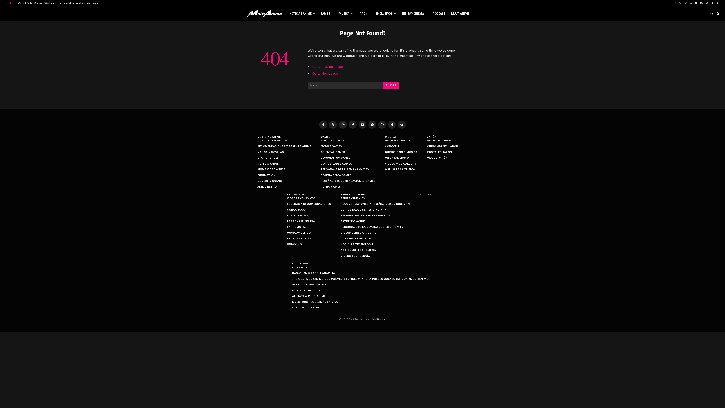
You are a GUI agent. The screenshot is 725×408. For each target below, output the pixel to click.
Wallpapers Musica (400, 169)
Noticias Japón (439, 140)
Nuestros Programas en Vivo (315, 301)
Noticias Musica (398, 140)
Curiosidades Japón (442, 146)
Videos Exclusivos (301, 198)
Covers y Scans (269, 180)
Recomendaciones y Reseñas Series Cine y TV (375, 203)
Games (325, 13)
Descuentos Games (336, 157)
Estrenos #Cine (353, 221)
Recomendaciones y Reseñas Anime (284, 146)
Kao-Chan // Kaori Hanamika (313, 272)
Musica (344, 13)
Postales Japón (439, 152)
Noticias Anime (300, 13)
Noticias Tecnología (357, 244)
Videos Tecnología (355, 255)
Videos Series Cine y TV (358, 232)
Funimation (266, 175)
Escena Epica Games (336, 175)
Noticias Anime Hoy (272, 140)
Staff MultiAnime (306, 307)
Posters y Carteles (356, 238)
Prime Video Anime (271, 169)
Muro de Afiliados (306, 290)
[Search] (717, 13)
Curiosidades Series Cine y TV (364, 209)
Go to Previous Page (327, 67)
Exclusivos (384, 13)
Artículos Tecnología (358, 249)
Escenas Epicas (299, 238)
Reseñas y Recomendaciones (309, 203)
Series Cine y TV (353, 198)
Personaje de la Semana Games (345, 169)
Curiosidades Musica (401, 152)
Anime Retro (267, 186)
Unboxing (294, 244)
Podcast (439, 13)
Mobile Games (331, 146)
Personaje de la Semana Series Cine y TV (372, 226)
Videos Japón (437, 157)
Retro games (331, 186)
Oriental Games (333, 152)
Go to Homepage (325, 73)
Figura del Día (298, 215)
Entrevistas (297, 226)
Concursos (296, 209)
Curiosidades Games (336, 163)
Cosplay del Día (299, 232)
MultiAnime (460, 13)
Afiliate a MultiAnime (309, 296)
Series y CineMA (413, 13)
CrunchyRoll (267, 157)
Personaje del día (301, 221)
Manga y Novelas (270, 152)
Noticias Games (333, 140)
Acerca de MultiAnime (309, 284)
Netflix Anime (268, 163)
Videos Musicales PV (401, 163)
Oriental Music (397, 157)
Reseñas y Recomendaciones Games (348, 180)
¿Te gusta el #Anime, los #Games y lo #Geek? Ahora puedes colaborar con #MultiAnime (360, 278)
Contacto (300, 267)
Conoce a (392, 146)
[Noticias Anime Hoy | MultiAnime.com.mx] (265, 13)
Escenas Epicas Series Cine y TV (365, 215)
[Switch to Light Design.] (712, 13)
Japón (363, 13)
